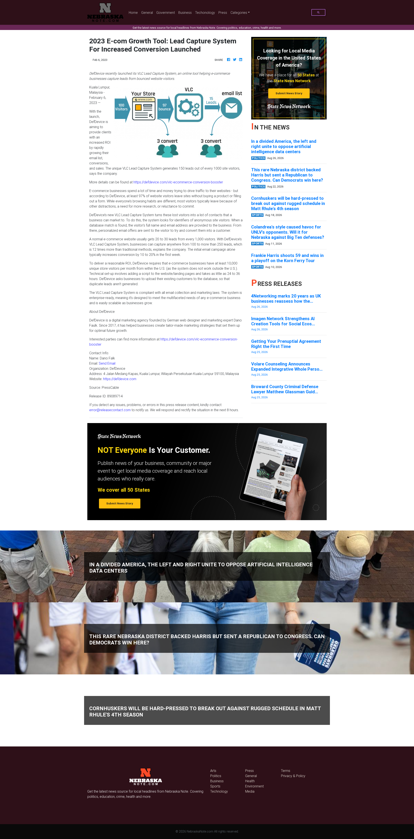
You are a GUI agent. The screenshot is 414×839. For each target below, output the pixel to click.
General (147, 12)
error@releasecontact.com (110, 410)
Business (185, 12)
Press (222, 12)
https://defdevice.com (119, 379)
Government (165, 12)
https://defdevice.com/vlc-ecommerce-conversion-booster (178, 182)
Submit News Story (289, 93)
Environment (254, 786)
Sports (215, 786)
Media (249, 791)
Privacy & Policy (293, 776)
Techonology (205, 12)
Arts (213, 770)
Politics (215, 776)
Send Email (107, 363)
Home (134, 12)
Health (250, 781)
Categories (239, 12)
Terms (285, 770)
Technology (219, 791)
